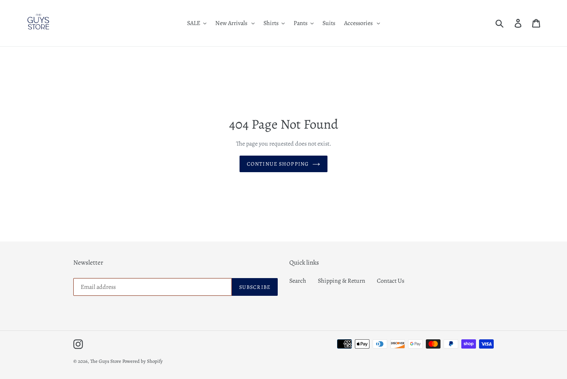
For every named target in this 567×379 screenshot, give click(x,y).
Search (297, 281)
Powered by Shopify (142, 361)
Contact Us (390, 281)
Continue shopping (278, 164)
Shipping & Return (341, 281)
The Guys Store (105, 361)
